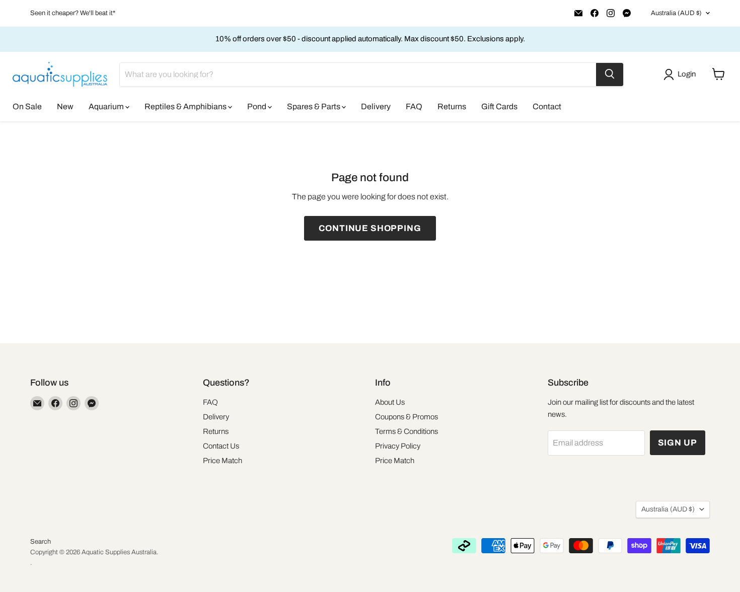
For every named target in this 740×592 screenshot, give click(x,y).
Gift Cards (499, 106)
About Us (390, 402)
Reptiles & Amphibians (186, 106)
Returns (451, 106)
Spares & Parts (314, 106)
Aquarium (107, 106)
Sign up (677, 443)
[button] (681, 74)
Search (40, 541)
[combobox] (358, 74)
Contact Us (221, 446)
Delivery (376, 106)
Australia (676, 13)
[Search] (609, 74)
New (65, 106)
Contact (547, 106)
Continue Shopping (370, 228)
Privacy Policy (397, 446)
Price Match (222, 461)
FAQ (414, 106)
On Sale (27, 106)
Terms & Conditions (406, 431)
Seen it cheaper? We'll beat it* (72, 13)
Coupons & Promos (406, 417)
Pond (257, 106)
